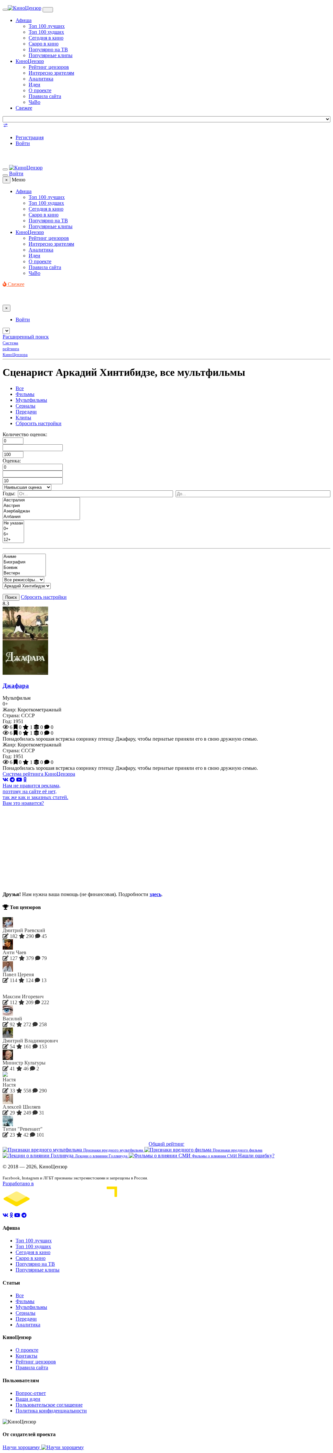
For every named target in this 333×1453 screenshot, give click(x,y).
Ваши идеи (28, 1399)
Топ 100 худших (46, 32)
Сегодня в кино (46, 38)
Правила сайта (45, 96)
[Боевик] (24, 568)
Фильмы (25, 394)
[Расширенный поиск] (5, 126)
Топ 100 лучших (47, 26)
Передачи (26, 411)
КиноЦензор (30, 61)
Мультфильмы (31, 400)
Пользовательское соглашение (49, 1405)
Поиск (11, 597)
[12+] (13, 540)
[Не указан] (13, 523)
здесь (155, 894)
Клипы (23, 417)
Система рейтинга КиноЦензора (39, 774)
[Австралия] (41, 500)
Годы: (9, 493)
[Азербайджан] (41, 511)
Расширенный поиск (26, 336)
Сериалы (25, 406)
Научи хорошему (22, 1447)
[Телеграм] (12, 779)
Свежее (24, 108)
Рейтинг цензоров (49, 67)
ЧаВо (34, 102)
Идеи (34, 84)
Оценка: (12, 460)
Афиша (24, 20)
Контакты (26, 1356)
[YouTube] (19, 779)
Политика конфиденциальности (51, 1410)
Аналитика (41, 78)
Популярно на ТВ (48, 49)
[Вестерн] (24, 573)
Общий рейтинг (166, 1144)
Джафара (16, 685)
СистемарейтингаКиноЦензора (15, 348)
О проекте (40, 90)
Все (20, 388)
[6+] (13, 534)
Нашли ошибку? (256, 1155)
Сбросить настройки (38, 423)
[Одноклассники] (25, 779)
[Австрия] (41, 506)
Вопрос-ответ (31, 1393)
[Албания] (41, 517)
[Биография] (24, 562)
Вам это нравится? (23, 803)
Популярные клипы (51, 55)
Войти (23, 143)
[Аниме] (24, 557)
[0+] (13, 529)
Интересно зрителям (51, 73)
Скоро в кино (44, 43)
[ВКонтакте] (5, 779)
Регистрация (30, 137)
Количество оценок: (25, 434)
